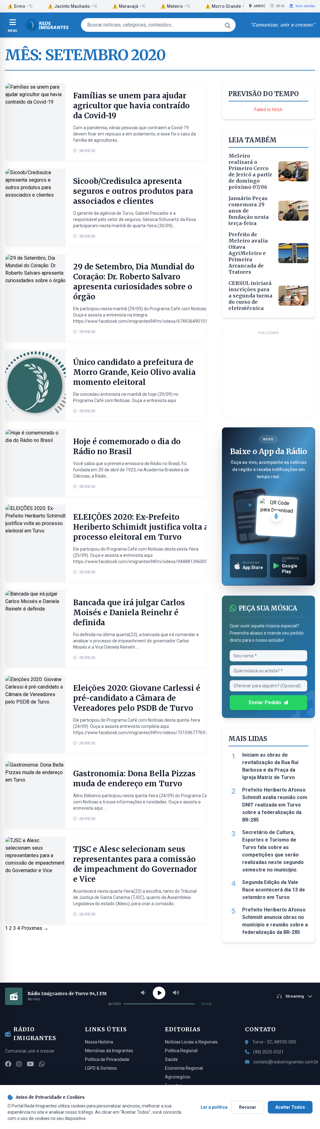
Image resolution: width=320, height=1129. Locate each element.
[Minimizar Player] (310, 996)
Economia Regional (184, 1068)
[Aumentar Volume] (176, 993)
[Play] (159, 993)
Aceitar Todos (290, 1107)
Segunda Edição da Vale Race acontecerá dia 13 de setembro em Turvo (273, 889)
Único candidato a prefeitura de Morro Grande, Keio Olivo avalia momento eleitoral (134, 372)
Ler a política (214, 1107)
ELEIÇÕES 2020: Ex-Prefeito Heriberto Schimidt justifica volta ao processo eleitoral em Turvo (143, 527)
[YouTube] (30, 1064)
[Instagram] (19, 1064)
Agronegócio (177, 1076)
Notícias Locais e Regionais (191, 1041)
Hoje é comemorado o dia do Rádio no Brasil (127, 446)
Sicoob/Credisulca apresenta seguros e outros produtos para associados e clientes (133, 191)
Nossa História (99, 1041)
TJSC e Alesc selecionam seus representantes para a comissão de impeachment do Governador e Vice (135, 864)
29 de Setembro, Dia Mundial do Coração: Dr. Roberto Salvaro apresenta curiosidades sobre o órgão (133, 282)
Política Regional (181, 1050)
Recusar (247, 1107)
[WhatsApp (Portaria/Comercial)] (42, 1064)
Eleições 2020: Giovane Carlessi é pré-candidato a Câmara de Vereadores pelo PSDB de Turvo (136, 698)
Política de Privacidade (107, 1059)
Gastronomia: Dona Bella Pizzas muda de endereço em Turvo (134, 778)
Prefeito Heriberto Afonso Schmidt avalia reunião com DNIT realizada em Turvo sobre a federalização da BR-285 (274, 805)
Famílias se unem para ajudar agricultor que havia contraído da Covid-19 (131, 105)
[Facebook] (8, 1064)
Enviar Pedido (265, 702)
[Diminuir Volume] (143, 993)
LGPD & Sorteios (101, 1068)
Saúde (171, 1059)
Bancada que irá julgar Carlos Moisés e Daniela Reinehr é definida (129, 612)
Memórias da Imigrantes (109, 1050)
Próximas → (34, 928)
